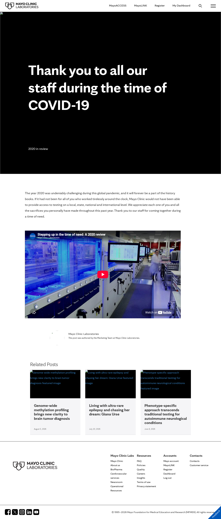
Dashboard (169, 473)
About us (115, 465)
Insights (141, 477)
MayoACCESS (117, 5)
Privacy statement (146, 486)
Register (160, 5)
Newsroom (116, 482)
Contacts (194, 461)
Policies (141, 465)
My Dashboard (181, 5)
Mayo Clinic (116, 461)
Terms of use (143, 482)
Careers (141, 473)
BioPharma (116, 469)
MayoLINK (140, 5)
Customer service (199, 465)
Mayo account (171, 461)
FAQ (139, 461)
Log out (167, 477)
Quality (141, 469)
